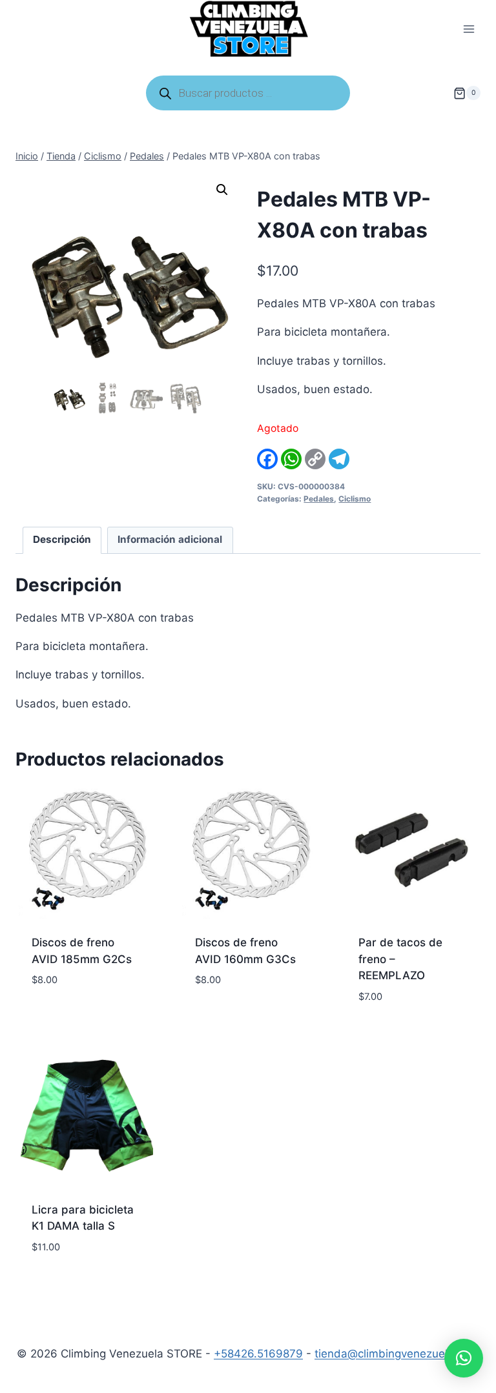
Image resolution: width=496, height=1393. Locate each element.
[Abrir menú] (468, 29)
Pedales (319, 498)
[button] (222, 189)
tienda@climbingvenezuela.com (397, 1353)
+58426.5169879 (258, 1353)
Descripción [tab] (62, 539)
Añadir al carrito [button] (80, 1000)
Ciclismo (354, 498)
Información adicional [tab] (170, 539)
